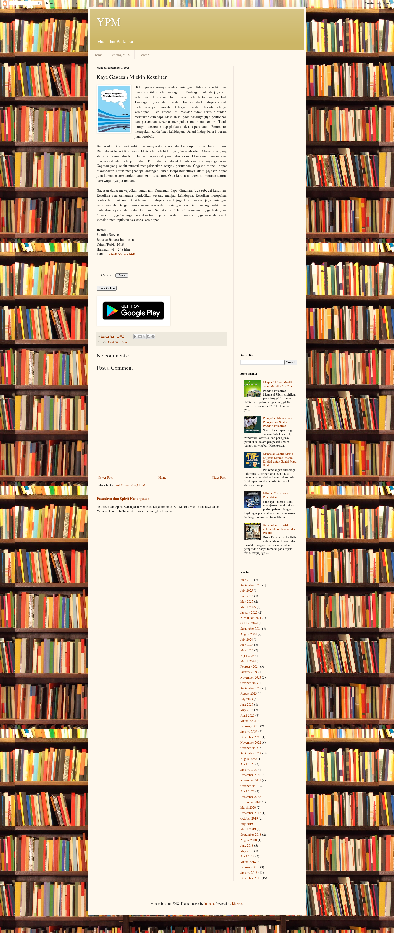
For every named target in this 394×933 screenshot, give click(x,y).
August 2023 (248, 693)
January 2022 (248, 769)
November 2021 (250, 780)
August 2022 (248, 758)
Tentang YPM (120, 54)
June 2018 (246, 845)
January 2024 (248, 672)
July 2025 (246, 590)
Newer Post (105, 477)
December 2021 (250, 775)
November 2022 (250, 742)
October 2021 (249, 786)
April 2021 (247, 791)
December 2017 (250, 878)
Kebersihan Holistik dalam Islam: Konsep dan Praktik (279, 529)
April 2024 (247, 655)
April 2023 (247, 715)
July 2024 (246, 639)
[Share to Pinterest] (153, 336)
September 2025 (250, 585)
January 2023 (248, 731)
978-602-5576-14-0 (121, 254)
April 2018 (247, 856)
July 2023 (246, 699)
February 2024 (249, 666)
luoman (209, 903)
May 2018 (246, 851)
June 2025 (246, 596)
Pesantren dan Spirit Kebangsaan (123, 498)
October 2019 (249, 818)
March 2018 (248, 861)
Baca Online (106, 288)
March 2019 (248, 829)
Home (97, 54)
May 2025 (246, 601)
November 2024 (250, 617)
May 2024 (246, 650)
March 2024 (248, 661)
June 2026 (246, 580)
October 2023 (249, 683)
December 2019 (250, 813)
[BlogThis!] (140, 336)
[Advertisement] (268, 134)
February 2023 (249, 726)
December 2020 (250, 796)
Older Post (219, 477)
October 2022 (249, 747)
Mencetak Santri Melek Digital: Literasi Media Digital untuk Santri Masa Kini (279, 459)
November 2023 (250, 677)
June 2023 (246, 704)
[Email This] (135, 336)
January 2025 (248, 612)
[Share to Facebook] (148, 336)
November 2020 (250, 802)
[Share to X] (144, 336)
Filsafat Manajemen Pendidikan (275, 495)
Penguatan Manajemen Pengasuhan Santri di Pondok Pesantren (277, 422)
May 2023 (246, 710)
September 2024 (250, 628)
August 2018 (248, 840)
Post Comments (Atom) (129, 485)
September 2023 (250, 688)
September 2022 (250, 753)
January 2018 (248, 872)
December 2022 (250, 737)
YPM (109, 21)
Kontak (143, 54)
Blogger (237, 903)
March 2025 (248, 607)
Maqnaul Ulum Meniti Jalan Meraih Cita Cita (277, 384)
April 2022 (247, 764)
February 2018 (249, 867)
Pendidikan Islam (118, 342)
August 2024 (248, 634)
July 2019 (246, 824)
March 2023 (248, 720)
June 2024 (246, 645)
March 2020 (248, 807)
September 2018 (250, 834)
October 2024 (249, 623)
